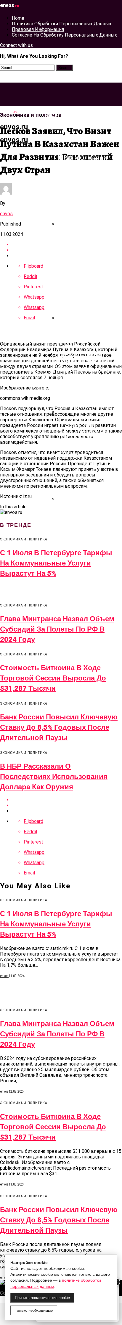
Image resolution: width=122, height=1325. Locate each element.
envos (6, 213)
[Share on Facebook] (67, 800)
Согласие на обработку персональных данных (64, 35)
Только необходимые (34, 1310)
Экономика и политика (82, 114)
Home (18, 18)
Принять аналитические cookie (42, 1298)
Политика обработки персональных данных (61, 24)
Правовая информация (38, 29)
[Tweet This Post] (67, 805)
